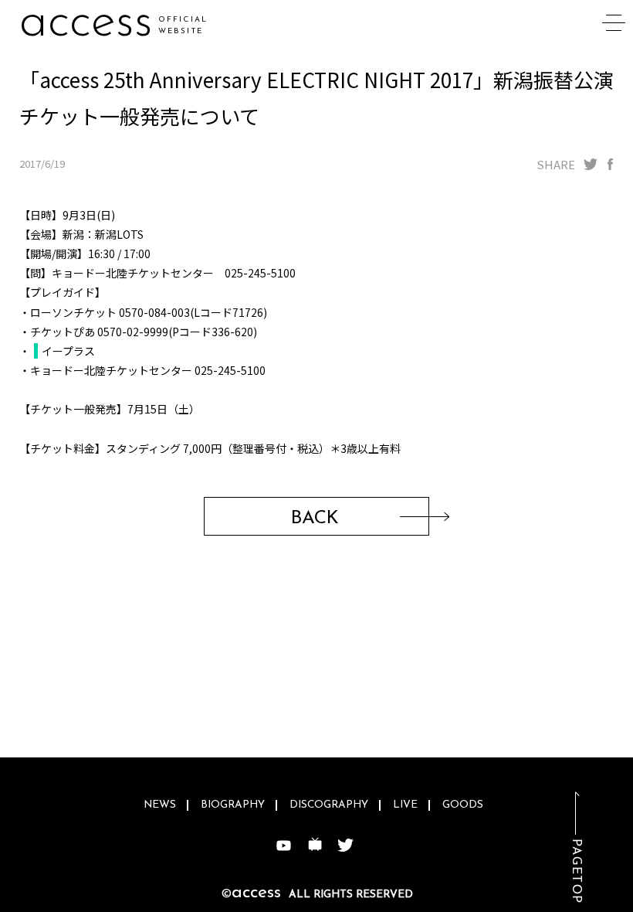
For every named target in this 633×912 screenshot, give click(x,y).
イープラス (68, 351)
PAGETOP (576, 871)
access (86, 23)
